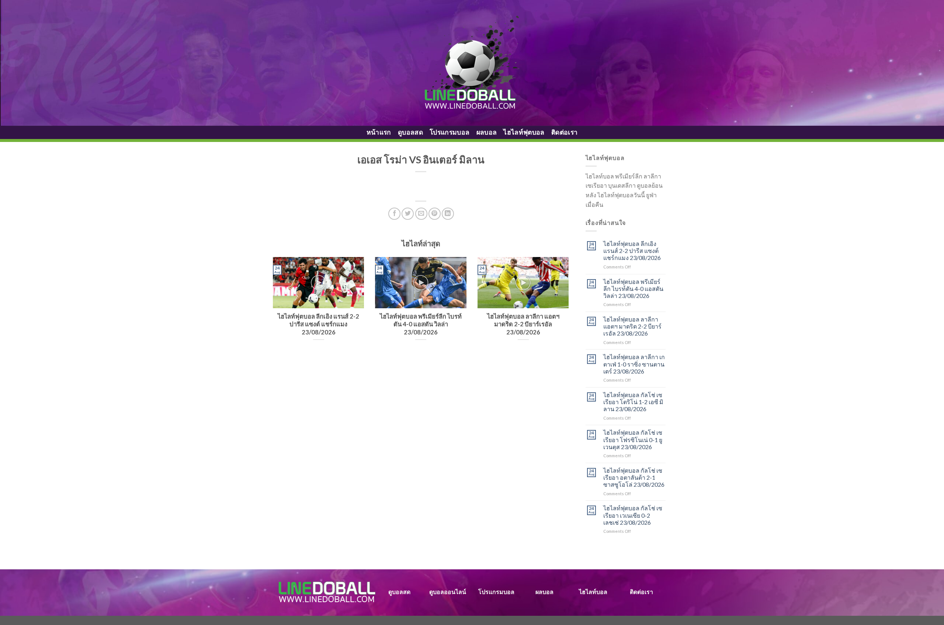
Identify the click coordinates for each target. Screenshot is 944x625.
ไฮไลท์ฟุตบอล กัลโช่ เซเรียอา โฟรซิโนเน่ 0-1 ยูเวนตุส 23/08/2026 (632, 439)
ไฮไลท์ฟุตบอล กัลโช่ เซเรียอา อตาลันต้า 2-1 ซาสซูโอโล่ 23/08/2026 (633, 477)
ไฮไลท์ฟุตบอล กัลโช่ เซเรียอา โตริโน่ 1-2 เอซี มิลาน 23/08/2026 (633, 401)
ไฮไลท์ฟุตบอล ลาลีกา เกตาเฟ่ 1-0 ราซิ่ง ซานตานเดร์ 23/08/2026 (634, 363)
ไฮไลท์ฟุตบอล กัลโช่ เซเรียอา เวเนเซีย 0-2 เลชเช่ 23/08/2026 (632, 514)
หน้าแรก (379, 132)
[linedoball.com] (472, 63)
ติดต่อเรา (564, 132)
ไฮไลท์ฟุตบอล (524, 132)
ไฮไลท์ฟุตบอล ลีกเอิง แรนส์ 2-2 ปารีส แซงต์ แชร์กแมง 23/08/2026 (632, 250)
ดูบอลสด (410, 132)
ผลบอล (486, 132)
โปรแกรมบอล (450, 132)
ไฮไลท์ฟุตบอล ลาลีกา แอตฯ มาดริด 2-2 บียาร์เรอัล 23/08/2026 (632, 326)
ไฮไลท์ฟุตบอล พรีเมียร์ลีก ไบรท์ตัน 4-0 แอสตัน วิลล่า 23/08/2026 (633, 288)
